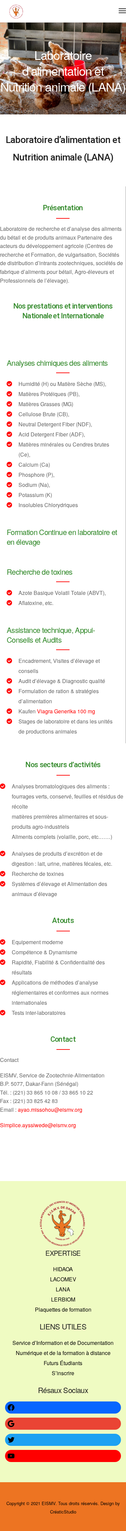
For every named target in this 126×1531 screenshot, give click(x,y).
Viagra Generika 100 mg (66, 711)
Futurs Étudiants (63, 1363)
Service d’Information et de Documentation (63, 1343)
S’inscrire (63, 1373)
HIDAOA (63, 1269)
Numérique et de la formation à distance (63, 1353)
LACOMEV (63, 1279)
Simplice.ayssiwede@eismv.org (38, 1125)
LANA (63, 1289)
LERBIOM (63, 1299)
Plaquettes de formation (63, 1309)
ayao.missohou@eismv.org (50, 1109)
